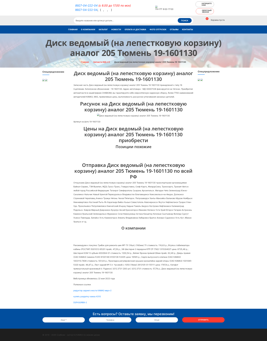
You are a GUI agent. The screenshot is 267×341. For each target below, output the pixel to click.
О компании (88, 29)
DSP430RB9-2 (80, 302)
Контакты (187, 29)
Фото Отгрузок (158, 29)
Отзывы (174, 29)
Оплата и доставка (135, 29)
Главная (72, 29)
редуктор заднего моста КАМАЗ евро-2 (92, 290)
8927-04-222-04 (86, 5)
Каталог (103, 29)
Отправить (203, 320)
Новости (116, 29)
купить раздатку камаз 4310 (87, 296)
